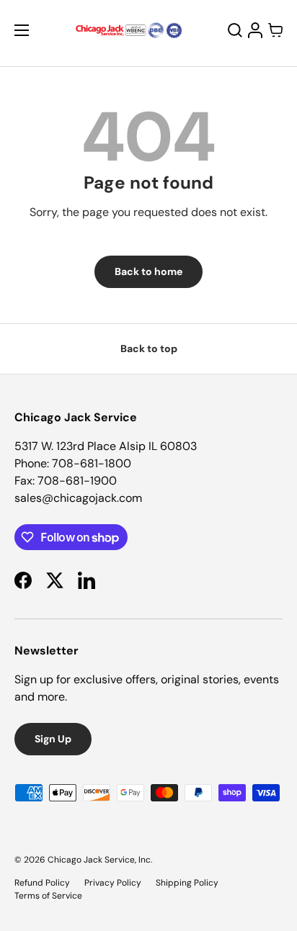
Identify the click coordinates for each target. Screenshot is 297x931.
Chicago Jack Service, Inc (99, 859)
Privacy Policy (112, 883)
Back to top (148, 348)
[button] (275, 30)
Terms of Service (48, 895)
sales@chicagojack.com (78, 497)
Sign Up (53, 738)
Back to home (148, 271)
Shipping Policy (187, 883)
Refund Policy (42, 883)
